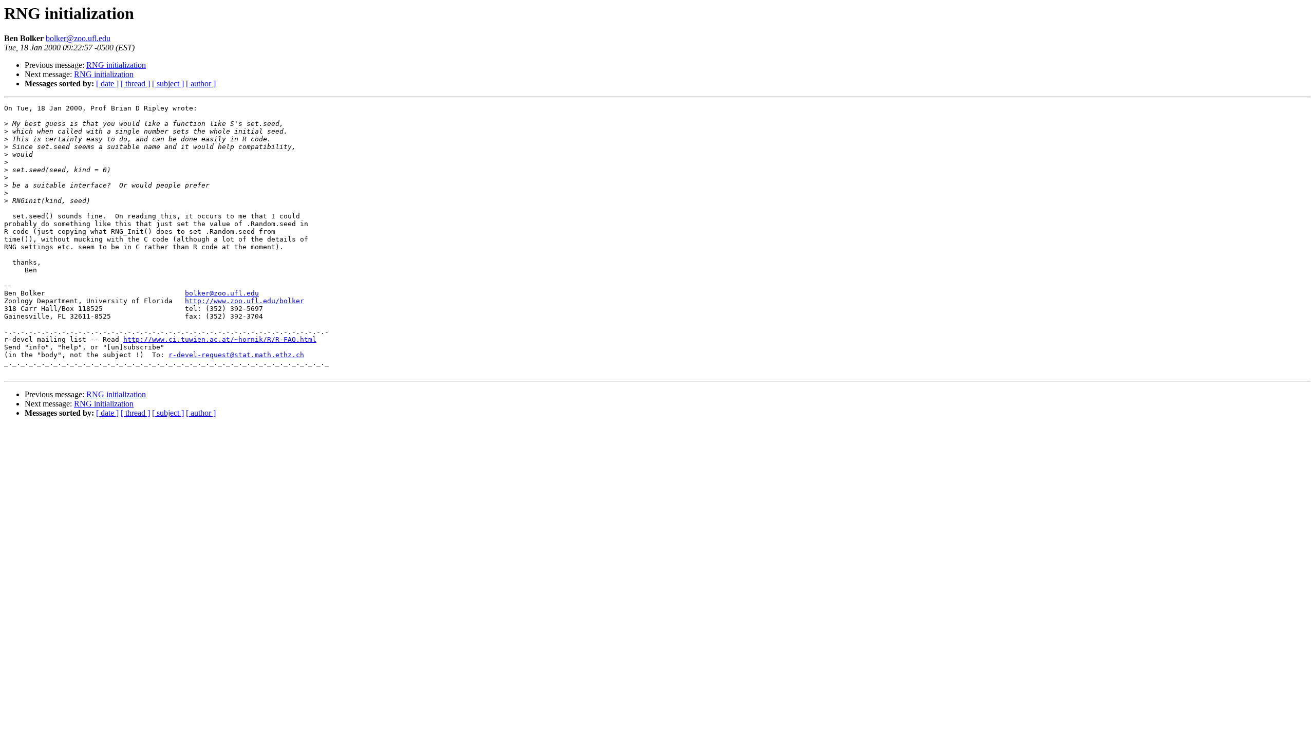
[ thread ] (135, 83)
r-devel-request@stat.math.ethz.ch (236, 355)
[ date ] (107, 83)
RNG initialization (116, 65)
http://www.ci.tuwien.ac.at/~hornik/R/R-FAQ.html (219, 339)
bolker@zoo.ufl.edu (78, 38)
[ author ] (201, 83)
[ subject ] (168, 83)
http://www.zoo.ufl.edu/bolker (244, 301)
